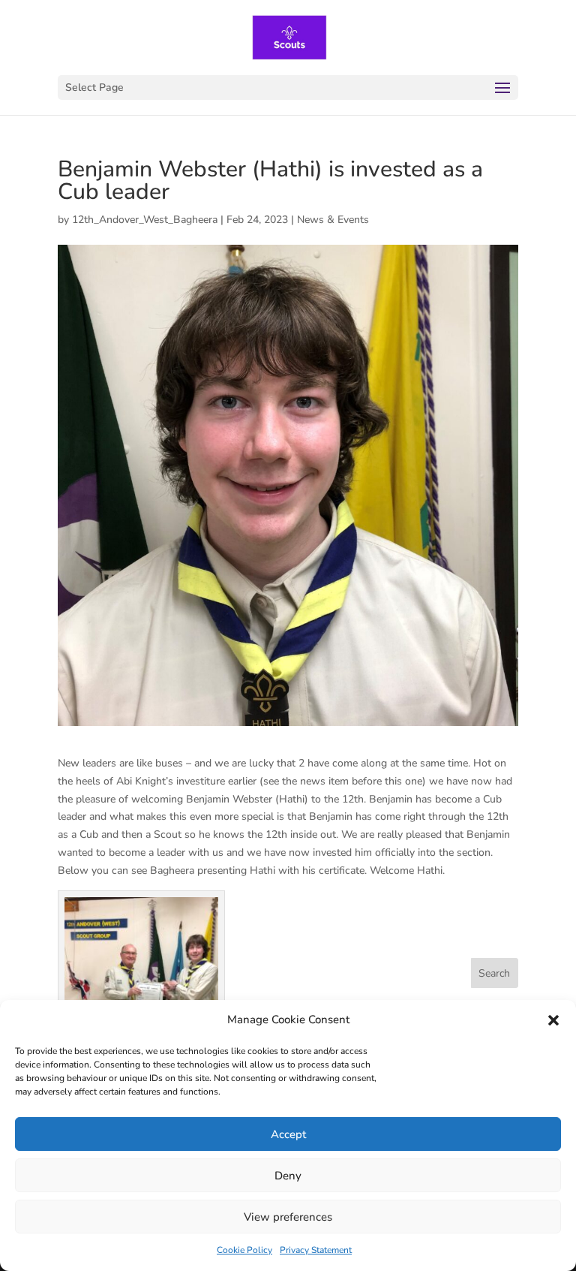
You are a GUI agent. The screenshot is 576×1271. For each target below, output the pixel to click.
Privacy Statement (316, 1250)
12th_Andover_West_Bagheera (145, 219)
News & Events (333, 219)
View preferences (288, 1216)
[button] (553, 1020)
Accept (288, 1134)
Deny (288, 1175)
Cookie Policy (244, 1250)
